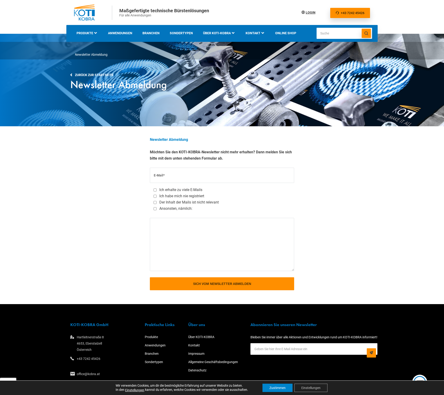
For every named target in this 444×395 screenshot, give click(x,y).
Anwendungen (120, 33)
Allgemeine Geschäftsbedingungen (213, 362)
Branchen (151, 33)
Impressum (196, 353)
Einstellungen (134, 390)
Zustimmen (277, 388)
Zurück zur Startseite (94, 75)
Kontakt (253, 33)
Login (310, 12)
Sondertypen (181, 33)
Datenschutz (197, 370)
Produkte (85, 33)
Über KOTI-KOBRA (217, 33)
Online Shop (285, 33)
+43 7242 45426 (352, 13)
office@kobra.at (88, 374)
